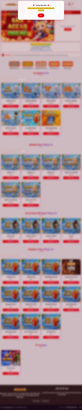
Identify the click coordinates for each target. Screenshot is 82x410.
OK (41, 15)
